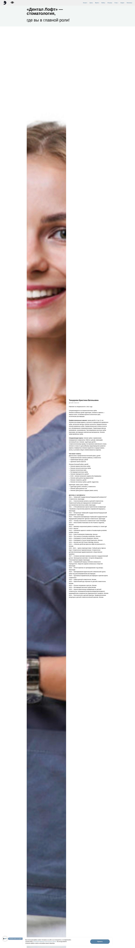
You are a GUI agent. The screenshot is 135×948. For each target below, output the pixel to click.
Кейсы (103, 2)
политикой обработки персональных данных (45, 941)
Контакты (129, 2)
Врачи (97, 2)
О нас (116, 2)
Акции (122, 2)
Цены (91, 2)
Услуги (85, 2)
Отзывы (110, 2)
